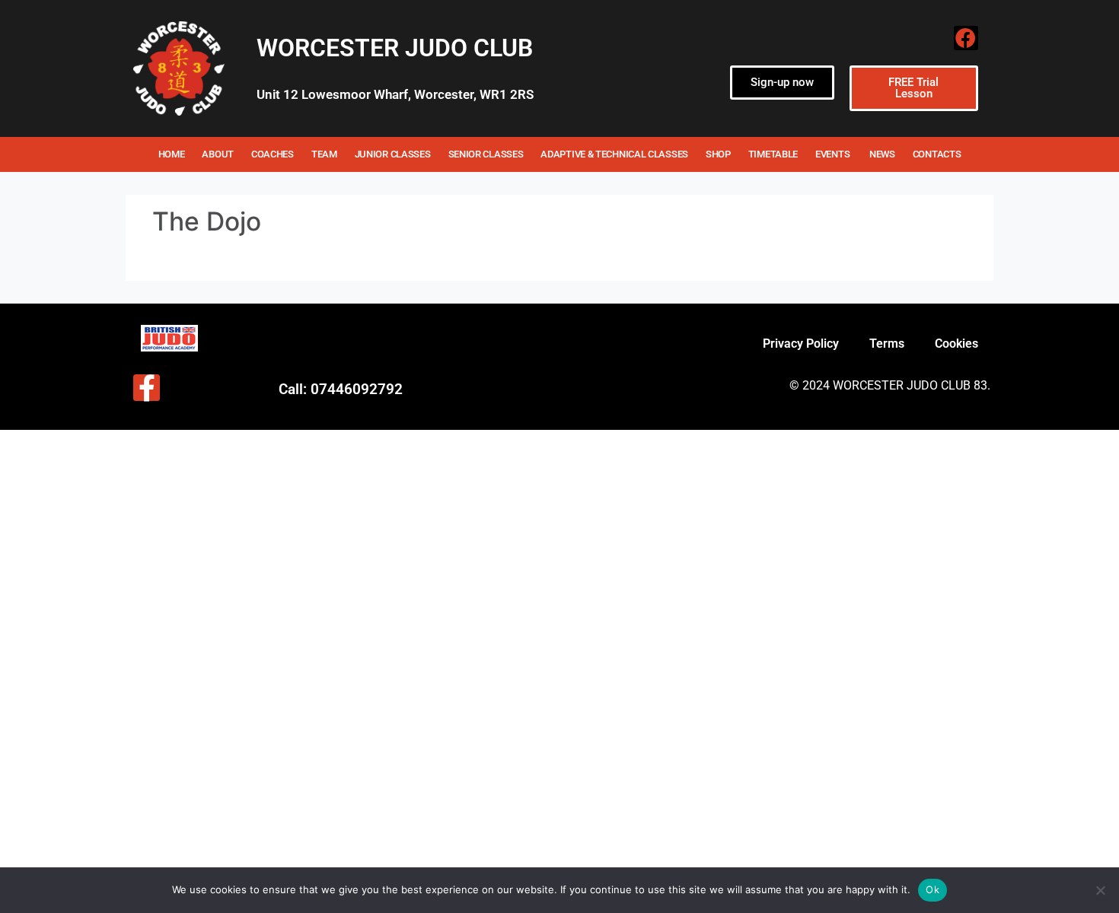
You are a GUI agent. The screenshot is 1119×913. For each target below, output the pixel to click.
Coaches (272, 154)
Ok (932, 889)
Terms (886, 343)
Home (171, 154)
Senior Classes (486, 154)
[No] (1100, 890)
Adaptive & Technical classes (614, 154)
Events (833, 154)
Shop (718, 154)
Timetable (773, 154)
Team (324, 154)
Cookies (956, 343)
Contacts (937, 154)
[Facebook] (966, 38)
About (218, 154)
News (882, 154)
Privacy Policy (801, 343)
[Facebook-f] (146, 387)
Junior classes (393, 154)
